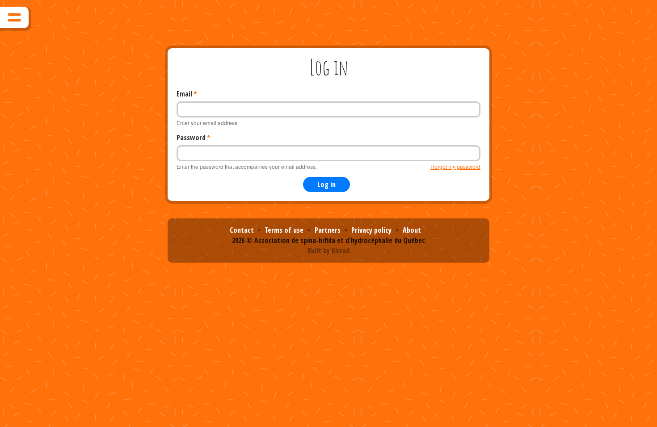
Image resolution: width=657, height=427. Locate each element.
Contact (242, 230)
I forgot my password (455, 166)
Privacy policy (371, 230)
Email (184, 94)
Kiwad (341, 250)
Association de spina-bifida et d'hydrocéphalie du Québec (339, 240)
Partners (328, 230)
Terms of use (284, 230)
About (412, 230)
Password (191, 137)
